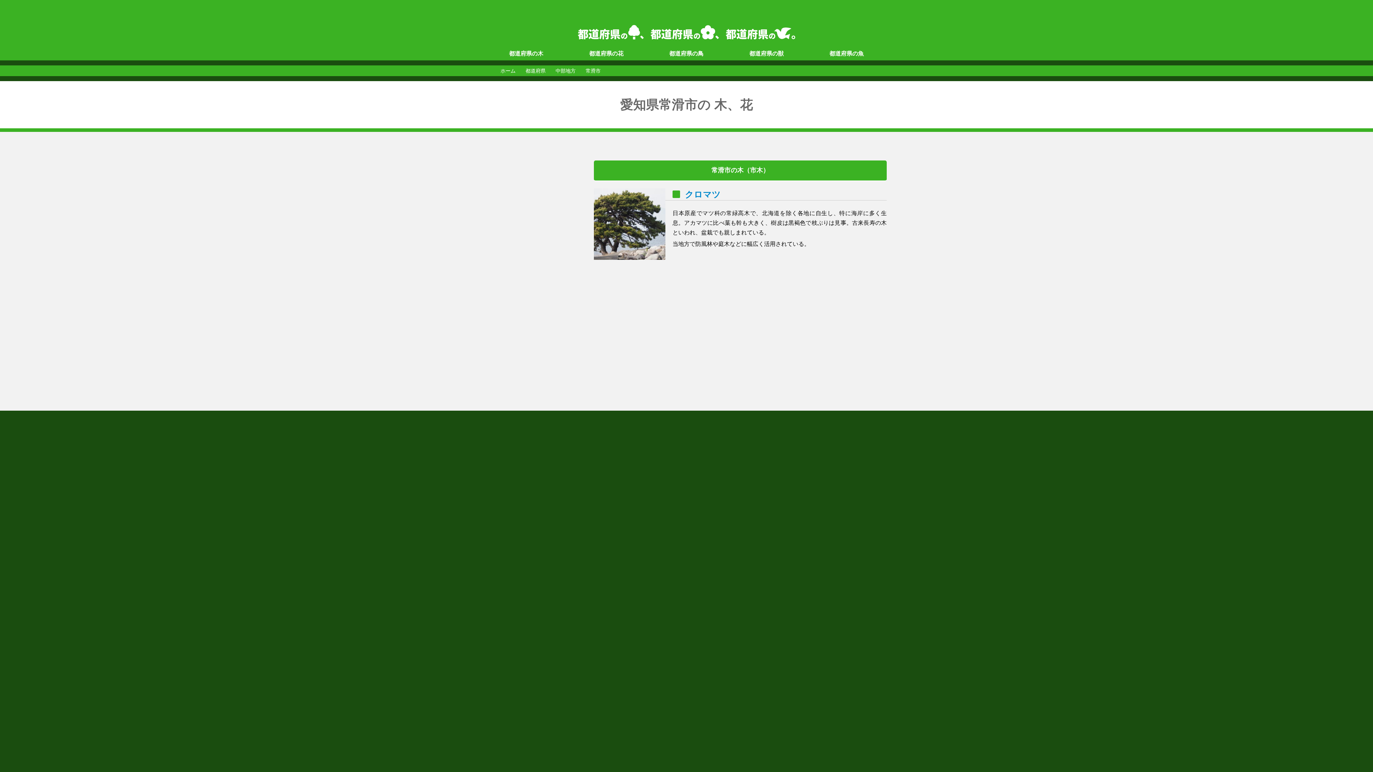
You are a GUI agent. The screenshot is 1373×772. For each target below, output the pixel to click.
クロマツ (703, 194)
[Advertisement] (514, 267)
